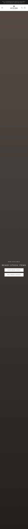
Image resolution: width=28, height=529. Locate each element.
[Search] (22, 7)
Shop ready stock (14, 270)
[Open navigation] (2, 7)
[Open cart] (24, 7)
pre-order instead (14, 274)
